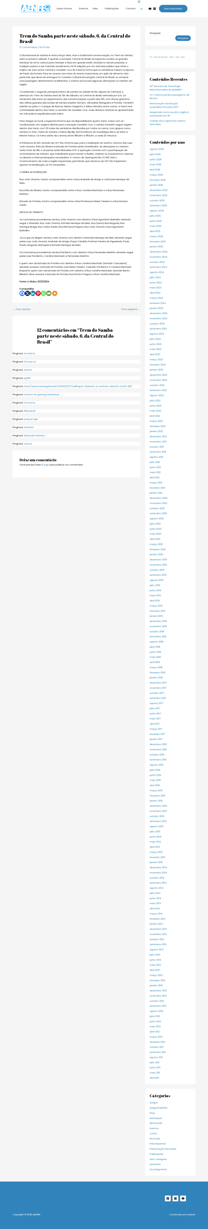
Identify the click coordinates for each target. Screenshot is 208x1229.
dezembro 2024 (158, 251)
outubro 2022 (157, 385)
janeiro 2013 (156, 985)
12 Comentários (28, 47)
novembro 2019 (158, 564)
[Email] (48, 293)
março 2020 (156, 544)
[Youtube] (150, 8)
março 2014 (156, 913)
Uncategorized (158, 1169)
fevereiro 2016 (157, 795)
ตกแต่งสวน (29, 353)
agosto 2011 (156, 1057)
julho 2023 (155, 339)
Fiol (151, 57)
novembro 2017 (158, 687)
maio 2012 (155, 1026)
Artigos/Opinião (158, 1107)
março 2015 (156, 852)
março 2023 (156, 359)
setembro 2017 (158, 698)
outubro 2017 (157, 693)
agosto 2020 (157, 518)
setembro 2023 (158, 328)
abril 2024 (155, 292)
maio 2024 (155, 287)
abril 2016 (155, 785)
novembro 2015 (158, 811)
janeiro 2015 (156, 862)
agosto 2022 (157, 395)
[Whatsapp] (43, 293)
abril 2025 (155, 231)
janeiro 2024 (156, 308)
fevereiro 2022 (158, 426)
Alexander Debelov (34, 435)
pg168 (27, 378)
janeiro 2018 (156, 677)
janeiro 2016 (156, 800)
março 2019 (156, 605)
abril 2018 (155, 662)
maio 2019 (155, 595)
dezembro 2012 (158, 990)
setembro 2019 (158, 574)
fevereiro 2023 (158, 364)
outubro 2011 (157, 1047)
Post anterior (22, 309)
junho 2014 (155, 898)
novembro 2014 (158, 872)
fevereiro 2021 (157, 487)
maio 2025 (155, 226)
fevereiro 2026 (158, 180)
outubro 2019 (157, 569)
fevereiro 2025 (158, 241)
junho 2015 (155, 836)
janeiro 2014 (156, 923)
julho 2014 (155, 893)
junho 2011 (155, 1067)
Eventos (83, 8)
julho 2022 (155, 400)
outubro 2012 (157, 1000)
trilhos (171, 57)
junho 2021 (155, 467)
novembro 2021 (158, 441)
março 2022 (156, 421)
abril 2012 (155, 1031)
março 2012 (156, 1036)
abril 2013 (155, 970)
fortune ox (30, 361)
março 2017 (156, 728)
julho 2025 (155, 215)
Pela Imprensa (158, 1143)
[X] (27, 293)
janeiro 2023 (156, 369)
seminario (155, 1164)
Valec (182, 57)
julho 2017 (155, 708)
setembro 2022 (158, 390)
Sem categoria (158, 1159)
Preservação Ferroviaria (163, 1148)
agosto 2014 (157, 888)
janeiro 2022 (156, 431)
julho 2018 (155, 646)
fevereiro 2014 (157, 918)
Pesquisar (155, 33)
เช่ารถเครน (29, 402)
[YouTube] (183, 1198)
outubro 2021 (157, 446)
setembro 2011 (158, 1052)
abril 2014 (155, 908)
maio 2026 (155, 164)
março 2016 (156, 790)
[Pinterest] (38, 293)
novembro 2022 (158, 380)
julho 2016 (155, 770)
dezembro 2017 (158, 682)
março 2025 (156, 236)
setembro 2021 (158, 451)
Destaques (156, 1118)
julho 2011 (155, 1062)
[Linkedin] (32, 293)
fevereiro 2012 (157, 1042)
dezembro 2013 (158, 929)
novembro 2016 (158, 749)
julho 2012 (155, 1016)
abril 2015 (155, 846)
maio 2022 (155, 410)
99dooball (29, 410)
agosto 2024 (157, 272)
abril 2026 (155, 169)
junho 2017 (155, 713)
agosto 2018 (156, 641)
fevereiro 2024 (158, 303)
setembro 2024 (158, 267)
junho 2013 (155, 959)
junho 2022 (155, 405)
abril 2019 (155, 600)
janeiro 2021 (156, 492)
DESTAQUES (156, 1123)
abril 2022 (155, 415)
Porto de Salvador (161, 57)
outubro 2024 (157, 262)
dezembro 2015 (158, 805)
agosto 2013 (156, 949)
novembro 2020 (158, 503)
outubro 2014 (157, 877)
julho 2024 (155, 277)
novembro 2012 (158, 995)
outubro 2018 (157, 631)
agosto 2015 (157, 826)
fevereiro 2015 (157, 857)
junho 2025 (156, 221)
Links (95, 8)
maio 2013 (155, 964)
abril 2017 (155, 723)
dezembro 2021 (158, 436)
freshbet (29, 427)
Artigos (154, 1102)
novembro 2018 (158, 626)
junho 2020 (156, 528)
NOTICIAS (44, 47)
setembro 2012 (158, 1005)
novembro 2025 (158, 195)
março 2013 (156, 975)
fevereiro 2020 (158, 549)
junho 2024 (156, 282)
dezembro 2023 (158, 313)
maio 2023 (155, 349)
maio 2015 (155, 841)
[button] (173, 8)
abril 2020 (155, 539)
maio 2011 (155, 1072)
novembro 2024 (158, 256)
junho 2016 (155, 775)
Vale (177, 57)
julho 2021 (155, 462)
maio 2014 (155, 903)
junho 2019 (155, 590)
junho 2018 (155, 652)
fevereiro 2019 (157, 611)
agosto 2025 (157, 210)
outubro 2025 (157, 200)
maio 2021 (155, 472)
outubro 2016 (157, 754)
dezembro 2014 (158, 867)
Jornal (153, 1133)
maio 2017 (155, 718)
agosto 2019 (156, 580)
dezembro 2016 (158, 744)
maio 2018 (155, 657)
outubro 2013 (157, 939)
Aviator (28, 369)
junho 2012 (155, 1021)
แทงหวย (28, 443)
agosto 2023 (157, 333)
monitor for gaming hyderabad (41, 394)
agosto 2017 (156, 703)
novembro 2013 (158, 934)
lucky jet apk (31, 419)
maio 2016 (155, 780)
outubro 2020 (157, 508)
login (46, 464)
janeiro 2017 (156, 739)
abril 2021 (155, 477)
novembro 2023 (158, 318)
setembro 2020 (158, 513)
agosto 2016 (156, 764)
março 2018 (156, 667)
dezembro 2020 (158, 498)
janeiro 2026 (156, 185)
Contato (131, 8)
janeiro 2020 (156, 554)
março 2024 (156, 297)
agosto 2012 (156, 1011)
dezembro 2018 (158, 621)
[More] (54, 293)
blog (152, 1113)
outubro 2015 (157, 816)
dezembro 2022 (158, 374)
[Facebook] (22, 293)
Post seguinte (131, 309)
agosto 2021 (156, 457)
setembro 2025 (158, 205)
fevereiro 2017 (157, 734)
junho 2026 (156, 159)
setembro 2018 (158, 636)
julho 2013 (155, 954)
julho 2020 (155, 523)
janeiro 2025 (156, 246)
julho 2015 (155, 831)
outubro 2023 (157, 323)
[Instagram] (154, 8)
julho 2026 (155, 154)
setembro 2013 (158, 944)
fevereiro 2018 (157, 672)
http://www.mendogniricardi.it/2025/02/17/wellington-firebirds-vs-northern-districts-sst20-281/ (78, 386)
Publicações (112, 8)
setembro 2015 (158, 821)
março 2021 (156, 482)
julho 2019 (155, 585)
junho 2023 (156, 344)
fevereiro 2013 (157, 980)
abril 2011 (154, 1077)
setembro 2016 (158, 759)
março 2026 (156, 174)
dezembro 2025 (158, 190)
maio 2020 (155, 533)
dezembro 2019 (158, 559)
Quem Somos (64, 8)
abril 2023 (155, 354)
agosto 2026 (157, 149)
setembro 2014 (158, 882)
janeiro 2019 (156, 616)
